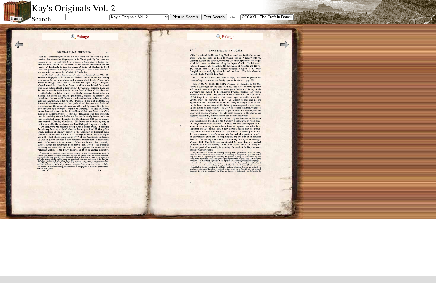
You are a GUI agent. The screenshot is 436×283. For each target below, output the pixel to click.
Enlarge (83, 36)
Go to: (234, 17)
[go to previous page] (19, 46)
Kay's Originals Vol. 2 (73, 7)
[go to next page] (284, 46)
